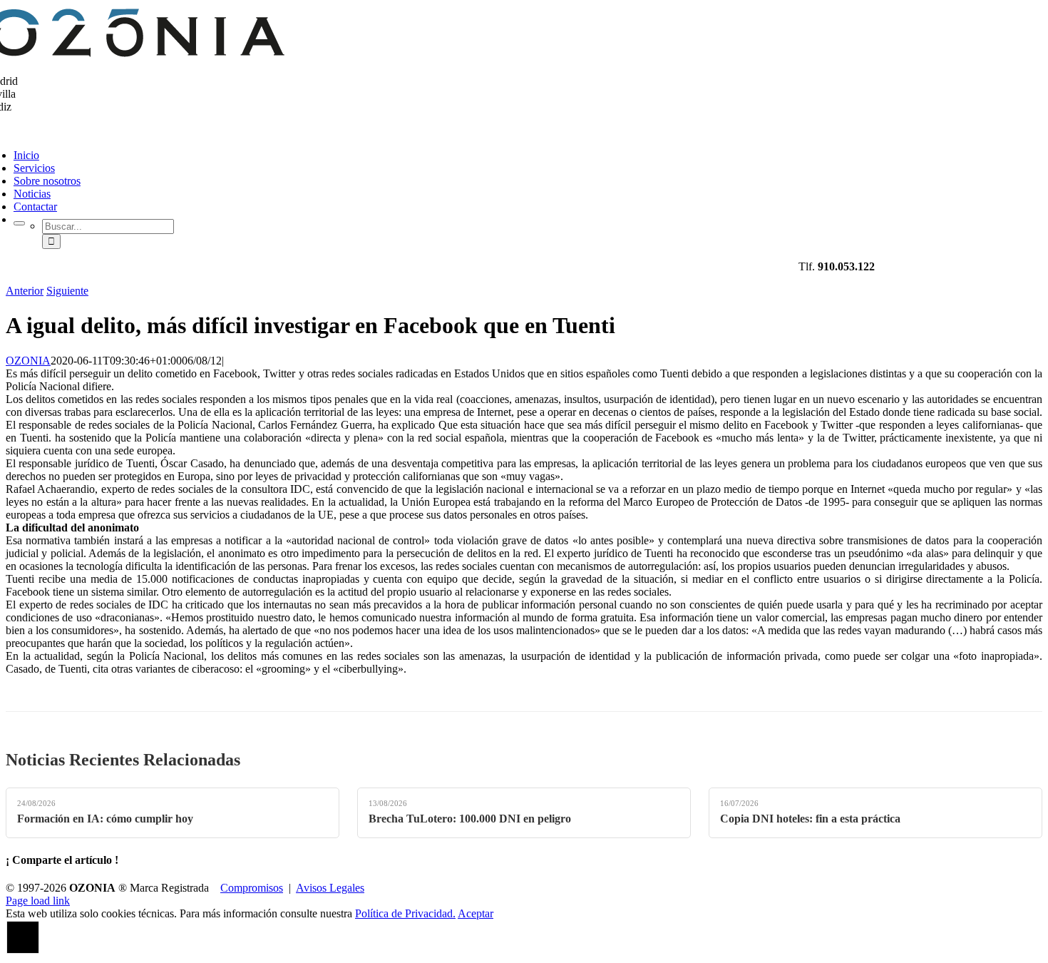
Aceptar (475, 913)
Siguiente (67, 291)
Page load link (38, 901)
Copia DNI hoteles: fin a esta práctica (810, 818)
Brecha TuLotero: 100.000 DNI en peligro (470, 818)
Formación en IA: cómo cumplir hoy (105, 818)
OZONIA (28, 361)
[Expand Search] (19, 223)
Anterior (24, 291)
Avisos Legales (330, 888)
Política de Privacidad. (405, 913)
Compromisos (251, 888)
